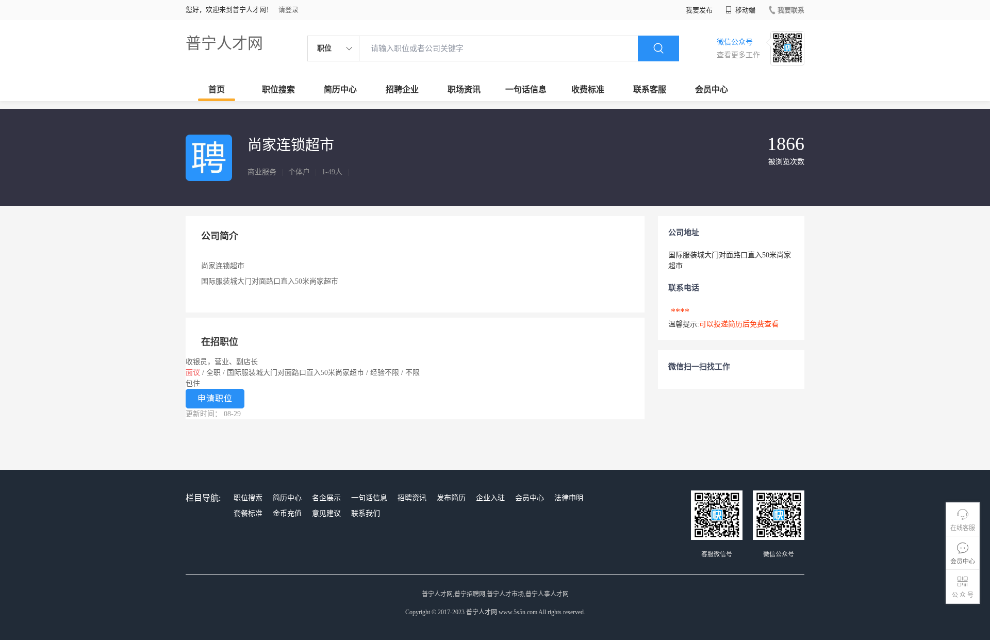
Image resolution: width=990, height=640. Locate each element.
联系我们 (365, 513)
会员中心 (711, 89)
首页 (216, 89)
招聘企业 (402, 89)
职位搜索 (278, 89)
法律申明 (568, 498)
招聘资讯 (412, 498)
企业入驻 (490, 498)
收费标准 (587, 89)
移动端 (744, 10)
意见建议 (326, 513)
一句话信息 (526, 89)
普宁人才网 (224, 43)
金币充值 (287, 513)
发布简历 (451, 498)
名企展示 (326, 498)
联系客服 (649, 89)
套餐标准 (248, 513)
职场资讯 (464, 89)
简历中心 (340, 89)
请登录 (288, 9)
